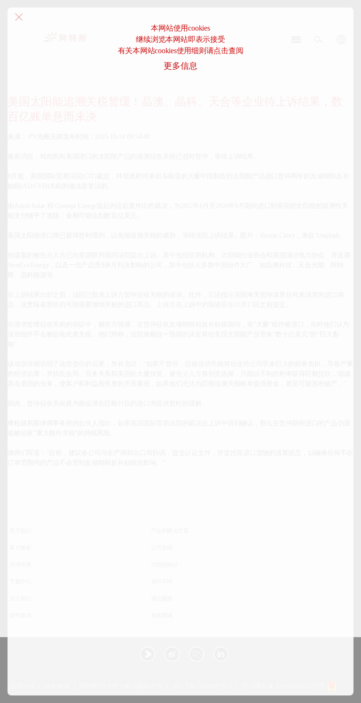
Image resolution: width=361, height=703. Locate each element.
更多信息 (180, 66)
